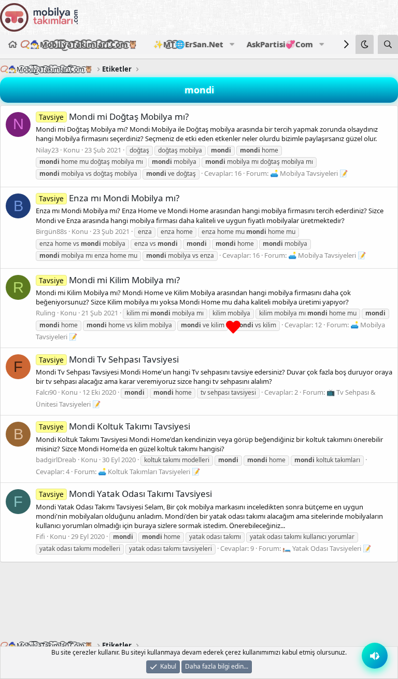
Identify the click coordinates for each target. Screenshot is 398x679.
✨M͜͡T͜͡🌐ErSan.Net (188, 44)
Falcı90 (46, 392)
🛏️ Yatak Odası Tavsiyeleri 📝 (326, 548)
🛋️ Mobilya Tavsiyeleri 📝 (309, 173)
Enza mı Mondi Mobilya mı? (109, 198)
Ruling (45, 312)
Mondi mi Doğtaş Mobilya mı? (114, 116)
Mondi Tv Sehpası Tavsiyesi (109, 359)
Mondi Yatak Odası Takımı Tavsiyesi (125, 494)
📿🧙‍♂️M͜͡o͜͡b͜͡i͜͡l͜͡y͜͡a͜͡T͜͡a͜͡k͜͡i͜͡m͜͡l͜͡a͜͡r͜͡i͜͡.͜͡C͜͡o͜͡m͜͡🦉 (79, 44)
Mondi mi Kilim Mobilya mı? (109, 280)
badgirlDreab (56, 459)
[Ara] (388, 44)
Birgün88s (51, 231)
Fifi (40, 536)
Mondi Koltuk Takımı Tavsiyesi (114, 426)
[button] (231, 44)
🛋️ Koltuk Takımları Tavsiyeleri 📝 (149, 471)
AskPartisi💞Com (280, 44)
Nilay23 (47, 150)
